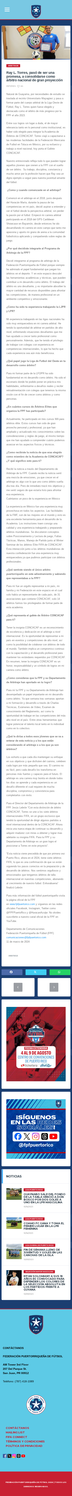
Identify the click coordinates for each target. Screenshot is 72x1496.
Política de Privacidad (24, 1446)
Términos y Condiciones (25, 1441)
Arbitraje (13, 956)
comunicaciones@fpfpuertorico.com (26, 937)
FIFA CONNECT (16, 1437)
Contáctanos (17, 1428)
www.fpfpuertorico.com (22, 904)
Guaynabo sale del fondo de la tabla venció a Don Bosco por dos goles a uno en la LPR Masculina (44, 1198)
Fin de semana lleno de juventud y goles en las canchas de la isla (43, 1252)
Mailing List (15, 1432)
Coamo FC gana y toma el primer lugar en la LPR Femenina (44, 1226)
